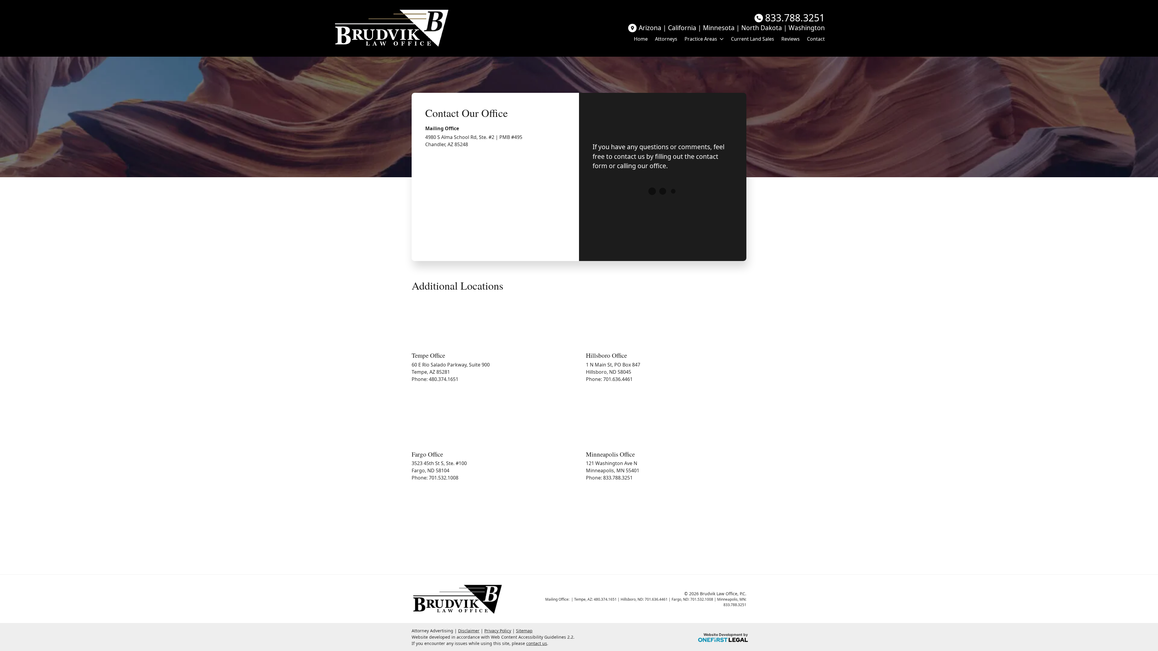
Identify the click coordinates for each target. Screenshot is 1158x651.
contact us (536, 643)
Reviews (790, 39)
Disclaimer (468, 631)
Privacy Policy (497, 631)
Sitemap (524, 631)
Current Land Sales (752, 39)
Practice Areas (701, 39)
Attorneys (666, 39)
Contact (816, 39)
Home (641, 39)
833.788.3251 (795, 18)
